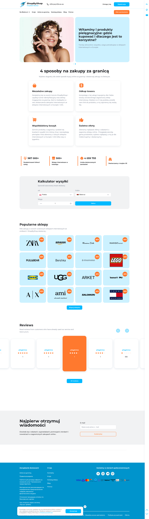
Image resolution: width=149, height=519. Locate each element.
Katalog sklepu (56, 12)
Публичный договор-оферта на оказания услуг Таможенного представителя (31, 482)
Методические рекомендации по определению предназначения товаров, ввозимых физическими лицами (32, 490)
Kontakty (50, 473)
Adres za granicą (43, 12)
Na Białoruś (24, 12)
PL (147, 4)
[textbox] (56, 195)
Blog (65, 12)
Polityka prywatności (46, 512)
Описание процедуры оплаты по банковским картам (31, 498)
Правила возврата (26, 476)
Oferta (127, 515)
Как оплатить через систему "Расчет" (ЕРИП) (30, 503)
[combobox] (56, 195)
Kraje (34, 12)
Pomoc (70, 12)
